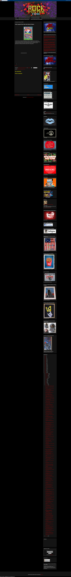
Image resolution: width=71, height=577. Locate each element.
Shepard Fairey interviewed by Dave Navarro (49, 534)
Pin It (16, 65)
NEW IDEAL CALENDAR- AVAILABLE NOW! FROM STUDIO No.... (48, 511)
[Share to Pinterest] (36, 67)
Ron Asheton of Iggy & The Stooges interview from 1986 (49, 532)
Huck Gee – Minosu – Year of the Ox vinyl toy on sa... (49, 459)
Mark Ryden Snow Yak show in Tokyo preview (49, 525)
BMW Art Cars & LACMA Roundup (49, 397)
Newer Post (17, 94)
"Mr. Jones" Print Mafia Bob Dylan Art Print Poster (49, 500)
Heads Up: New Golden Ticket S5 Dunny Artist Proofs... (49, 440)
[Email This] (33, 67)
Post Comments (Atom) (30, 97)
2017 (45, 363)
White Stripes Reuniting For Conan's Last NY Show (48, 468)
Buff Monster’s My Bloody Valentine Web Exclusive (48, 479)
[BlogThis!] (34, 67)
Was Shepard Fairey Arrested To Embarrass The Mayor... (49, 491)
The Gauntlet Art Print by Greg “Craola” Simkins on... (49, 471)
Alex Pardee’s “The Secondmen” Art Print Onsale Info (49, 521)
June (46, 380)
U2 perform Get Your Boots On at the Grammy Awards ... (49, 498)
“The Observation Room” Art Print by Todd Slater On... (49, 399)
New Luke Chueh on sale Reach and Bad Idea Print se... (49, 411)
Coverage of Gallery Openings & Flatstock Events (22, 19)
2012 (45, 369)
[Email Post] (31, 67)
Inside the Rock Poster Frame (22, 67)
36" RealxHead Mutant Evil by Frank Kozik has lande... (49, 518)
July (46, 379)
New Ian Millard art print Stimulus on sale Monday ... (49, 505)
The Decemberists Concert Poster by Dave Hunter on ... (49, 530)
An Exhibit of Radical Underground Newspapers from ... (49, 448)
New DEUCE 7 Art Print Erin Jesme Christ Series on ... (49, 475)
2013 (45, 368)
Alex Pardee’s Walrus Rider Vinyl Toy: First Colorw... (49, 403)
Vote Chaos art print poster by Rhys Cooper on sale (49, 451)
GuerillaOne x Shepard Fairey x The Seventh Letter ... (49, 453)
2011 (45, 370)
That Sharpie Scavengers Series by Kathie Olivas (49, 477)
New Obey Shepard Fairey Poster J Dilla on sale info (49, 430)
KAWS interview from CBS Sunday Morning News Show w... (49, 493)
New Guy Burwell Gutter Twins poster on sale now (49, 434)
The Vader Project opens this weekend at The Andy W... (49, 404)
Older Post (39, 94)
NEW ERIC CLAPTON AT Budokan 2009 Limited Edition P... (49, 421)
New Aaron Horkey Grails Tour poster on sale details (49, 433)
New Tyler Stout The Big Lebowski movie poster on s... (49, 426)
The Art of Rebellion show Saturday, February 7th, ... (49, 513)
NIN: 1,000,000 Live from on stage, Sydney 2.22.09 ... (49, 394)
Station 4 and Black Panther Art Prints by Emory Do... (49, 450)
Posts (45, 559)
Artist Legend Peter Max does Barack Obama (49, 428)
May (46, 381)
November (46, 374)
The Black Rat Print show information (48, 442)
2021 (45, 359)
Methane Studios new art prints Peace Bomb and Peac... (49, 527)
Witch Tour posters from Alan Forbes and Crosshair (49, 486)
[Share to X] (35, 67)
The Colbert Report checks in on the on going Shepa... (49, 424)
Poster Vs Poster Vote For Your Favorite (36, 19)
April (46, 382)
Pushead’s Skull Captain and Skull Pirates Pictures (49, 401)
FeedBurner (51, 554)
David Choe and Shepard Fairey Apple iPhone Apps (49, 457)
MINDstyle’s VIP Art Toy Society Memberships (49, 438)
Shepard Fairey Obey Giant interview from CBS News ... (49, 413)
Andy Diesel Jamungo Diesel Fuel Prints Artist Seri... (49, 495)
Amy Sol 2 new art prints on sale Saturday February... (49, 507)
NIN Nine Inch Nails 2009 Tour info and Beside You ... (49, 392)
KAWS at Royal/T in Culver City (49, 431)
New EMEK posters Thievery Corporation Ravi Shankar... (49, 416)
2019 (45, 361)
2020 (45, 360)
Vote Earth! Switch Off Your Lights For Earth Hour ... (49, 489)
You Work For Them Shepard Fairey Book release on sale (49, 464)
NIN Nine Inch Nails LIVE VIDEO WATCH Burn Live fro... (49, 396)
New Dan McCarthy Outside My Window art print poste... (49, 528)
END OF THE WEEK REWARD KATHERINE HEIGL (49, 501)
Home (28, 94)
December (46, 373)
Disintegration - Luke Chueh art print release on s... (49, 473)
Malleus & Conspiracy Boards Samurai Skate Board (49, 409)
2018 (45, 362)
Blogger (42, 574)
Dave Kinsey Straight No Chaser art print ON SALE (49, 391)
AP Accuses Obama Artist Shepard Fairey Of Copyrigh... (49, 515)
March (46, 383)
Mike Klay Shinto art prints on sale (49, 496)
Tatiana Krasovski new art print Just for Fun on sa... (49, 480)
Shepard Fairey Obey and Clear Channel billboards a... (49, 422)
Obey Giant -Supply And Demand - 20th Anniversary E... (49, 389)
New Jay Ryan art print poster (49, 516)
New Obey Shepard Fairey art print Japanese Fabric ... (49, 484)
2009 (45, 372)
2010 (45, 371)
